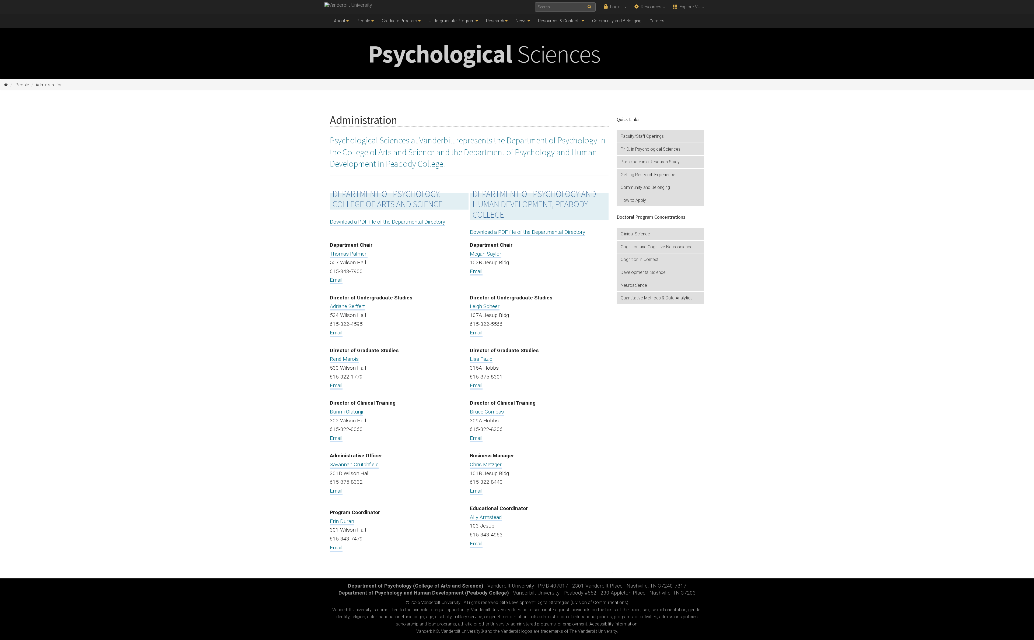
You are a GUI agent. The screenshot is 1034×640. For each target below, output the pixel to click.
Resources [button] (650, 6)
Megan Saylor (485, 254)
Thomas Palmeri (349, 254)
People (363, 20)
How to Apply (633, 200)
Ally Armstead (486, 517)
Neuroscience (634, 285)
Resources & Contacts (559, 20)
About (339, 20)
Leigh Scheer (484, 306)
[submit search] (590, 7)
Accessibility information (613, 624)
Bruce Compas (487, 412)
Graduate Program (399, 20)
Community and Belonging (616, 20)
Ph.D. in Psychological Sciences (650, 149)
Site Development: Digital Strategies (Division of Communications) (564, 602)
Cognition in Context (639, 259)
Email (336, 280)
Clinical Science (635, 233)
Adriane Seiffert (347, 306)
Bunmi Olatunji (346, 412)
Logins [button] (616, 6)
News (521, 20)
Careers (656, 20)
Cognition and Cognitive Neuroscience (657, 246)
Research (495, 20)
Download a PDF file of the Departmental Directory (387, 222)
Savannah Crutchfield (354, 464)
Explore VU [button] (689, 6)
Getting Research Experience (648, 174)
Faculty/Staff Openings (642, 136)
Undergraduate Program (451, 20)
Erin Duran (342, 521)
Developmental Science (643, 272)
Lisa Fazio (481, 359)
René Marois (344, 359)
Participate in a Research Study (650, 161)
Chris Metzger (486, 464)
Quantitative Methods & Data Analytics (657, 297)
